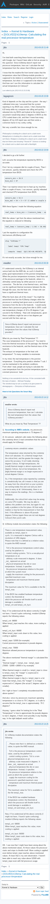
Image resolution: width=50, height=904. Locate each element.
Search (16, 17)
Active (34, 23)
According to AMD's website (17, 430)
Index (4, 17)
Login (31, 17)
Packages (14, 4)
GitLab (29, 4)
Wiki (22, 4)
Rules (10, 17)
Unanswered (43, 23)
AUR (45, 4)
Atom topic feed (42, 891)
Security (37, 4)
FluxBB (45, 895)
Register (24, 17)
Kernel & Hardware (23, 31)
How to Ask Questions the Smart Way (17, 392)
